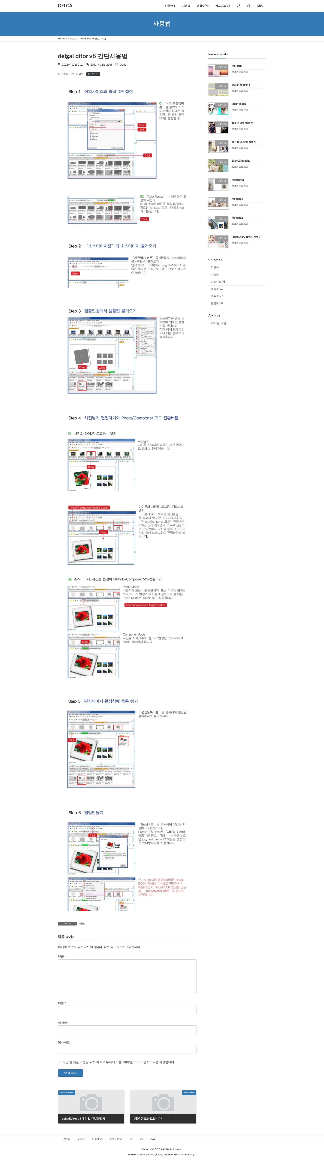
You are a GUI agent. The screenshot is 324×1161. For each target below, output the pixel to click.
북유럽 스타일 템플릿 (244, 142)
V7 (131, 1139)
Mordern (237, 66)
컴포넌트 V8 (218, 281)
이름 (62, 1003)
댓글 (62, 956)
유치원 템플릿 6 (241, 85)
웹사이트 (64, 1042)
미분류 (215, 267)
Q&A (152, 1139)
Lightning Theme (161, 1155)
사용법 (82, 923)
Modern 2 (237, 218)
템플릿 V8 (217, 303)
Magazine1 (238, 179)
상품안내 (66, 1139)
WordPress (145, 1155)
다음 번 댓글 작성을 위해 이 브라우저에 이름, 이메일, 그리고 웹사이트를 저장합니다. (118, 1062)
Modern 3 (237, 199)
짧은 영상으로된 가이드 (71, 74)
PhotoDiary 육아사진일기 (246, 237)
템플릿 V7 (217, 296)
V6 (141, 1139)
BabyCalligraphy (241, 161)
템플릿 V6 (217, 289)
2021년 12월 (218, 323)
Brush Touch (239, 104)
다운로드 (93, 74)
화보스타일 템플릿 (242, 123)
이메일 (63, 1022)
